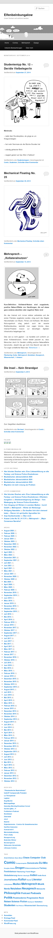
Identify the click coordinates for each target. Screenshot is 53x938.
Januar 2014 (9, 740)
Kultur (15, 355)
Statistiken (39, 902)
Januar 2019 (9, 603)
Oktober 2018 (9, 608)
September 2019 (10, 595)
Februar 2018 (9, 622)
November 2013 (10, 746)
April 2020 (8, 584)
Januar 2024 (9, 538)
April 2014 (8, 732)
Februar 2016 (9, 673)
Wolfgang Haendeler (12, 510)
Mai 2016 (7, 668)
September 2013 (10, 751)
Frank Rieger (31, 871)
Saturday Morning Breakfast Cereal (17, 806)
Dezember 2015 (10, 678)
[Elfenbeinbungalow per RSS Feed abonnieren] (10, 443)
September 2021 (10, 560)
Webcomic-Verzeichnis (12, 845)
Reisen (7, 901)
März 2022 (8, 555)
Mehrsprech (26, 43)
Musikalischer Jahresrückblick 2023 (18, 482)
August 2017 (9, 635)
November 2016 (10, 657)
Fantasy (43, 868)
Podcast (25, 893)
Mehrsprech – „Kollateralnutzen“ (16, 256)
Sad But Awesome (10, 827)
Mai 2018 (7, 617)
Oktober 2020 (9, 579)
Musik (41, 883)
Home (7, 43)
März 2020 (8, 587)
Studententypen (23, 160)
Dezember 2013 (10, 743)
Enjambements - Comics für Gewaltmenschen (21, 824)
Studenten (13, 162)
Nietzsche (41, 889)
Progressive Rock (35, 897)
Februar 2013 (9, 770)
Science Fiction (19, 901)
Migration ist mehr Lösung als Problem (19, 485)
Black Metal (19, 858)
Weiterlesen (34, 347)
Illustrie (6, 822)
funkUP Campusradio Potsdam (15, 793)
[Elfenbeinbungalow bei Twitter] (5, 443)
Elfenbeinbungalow (18, 14)
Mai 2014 (7, 730)
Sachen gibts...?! (10, 808)
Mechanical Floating (24, 241)
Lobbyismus (8, 884)
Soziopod (31, 902)
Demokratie (32, 862)
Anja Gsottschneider (12, 516)
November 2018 (10, 606)
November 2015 (10, 681)
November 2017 (10, 627)
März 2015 (8, 703)
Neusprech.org (9, 837)
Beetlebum (8, 814)
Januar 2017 (9, 654)
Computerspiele (21, 863)
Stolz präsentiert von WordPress (26, 933)
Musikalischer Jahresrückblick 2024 (18, 479)
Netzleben (31, 355)
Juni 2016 (8, 665)
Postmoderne (19, 897)
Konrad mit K (9, 829)
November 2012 (10, 778)
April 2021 (8, 568)
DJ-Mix (43, 863)
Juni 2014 (8, 727)
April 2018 (8, 619)
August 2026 (9, 530)
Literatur (37, 879)
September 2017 (10, 633)
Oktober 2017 (9, 630)
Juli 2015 (7, 692)
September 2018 (10, 611)
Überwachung (42, 905)
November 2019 (10, 592)
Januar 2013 (9, 773)
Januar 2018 (9, 625)
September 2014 (10, 719)
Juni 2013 (8, 759)
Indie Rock (42, 875)
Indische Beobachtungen (13, 48)
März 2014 (8, 735)
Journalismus (11, 879)
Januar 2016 (9, 676)
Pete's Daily (8, 835)
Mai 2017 (7, 643)
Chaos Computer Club (34, 857)
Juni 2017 (8, 641)
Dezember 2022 (10, 544)
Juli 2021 (7, 563)
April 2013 (8, 765)
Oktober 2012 (9, 781)
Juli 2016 (7, 662)
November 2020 (10, 576)
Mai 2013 (7, 762)
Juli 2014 (7, 724)
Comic (6, 162)
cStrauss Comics (10, 848)
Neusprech (40, 355)
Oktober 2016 (9, 660)
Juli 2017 (7, 638)
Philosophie (12, 893)
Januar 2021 (9, 573)
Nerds (7, 888)
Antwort (18, 357)
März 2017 (8, 649)
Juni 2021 (8, 565)
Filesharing (8, 355)
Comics (15, 43)
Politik (8, 897)
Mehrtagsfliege (9, 803)
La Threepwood (9, 795)
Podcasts (36, 893)
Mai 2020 (7, 581)
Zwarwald (7, 816)
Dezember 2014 (10, 711)
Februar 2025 (9, 536)
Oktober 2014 (9, 716)
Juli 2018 (7, 614)
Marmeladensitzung (11, 832)
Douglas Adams (9, 868)
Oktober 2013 (9, 748)
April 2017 (8, 646)
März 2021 (8, 571)
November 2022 (10, 546)
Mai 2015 (7, 697)
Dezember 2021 (10, 557)
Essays (36, 43)
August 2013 (9, 754)
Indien (33, 875)
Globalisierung (10, 875)
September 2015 (10, 687)
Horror (20, 875)
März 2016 (8, 670)
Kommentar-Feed (11, 920)
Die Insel (20, 429)
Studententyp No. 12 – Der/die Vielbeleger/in (18, 66)
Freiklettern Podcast (11, 811)
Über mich (29, 48)
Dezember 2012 (10, 775)
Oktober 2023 (9, 541)
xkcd (6, 819)
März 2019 (8, 600)
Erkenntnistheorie (32, 868)
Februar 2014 (9, 738)
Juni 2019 (8, 598)
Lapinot (6, 798)
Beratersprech (9, 842)
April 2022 (8, 552)
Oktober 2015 (9, 684)
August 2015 (9, 689)
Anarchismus (9, 858)
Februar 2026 (9, 533)
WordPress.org (10, 923)
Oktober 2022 (9, 549)
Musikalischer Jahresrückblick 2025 (18, 477)
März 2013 (8, 767)
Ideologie (26, 875)
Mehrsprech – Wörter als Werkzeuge (26, 507)
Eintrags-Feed (9, 918)
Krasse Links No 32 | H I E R (15, 518)
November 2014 (10, 713)
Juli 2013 (7, 757)
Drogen (20, 868)
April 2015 (8, 700)
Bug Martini (8, 801)
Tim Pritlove (20, 906)
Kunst (29, 880)
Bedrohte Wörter (10, 840)
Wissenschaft (9, 357)
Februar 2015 (9, 705)
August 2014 (9, 721)
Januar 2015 (9, 708)
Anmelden (8, 915)
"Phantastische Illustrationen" (15, 790)
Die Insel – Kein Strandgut (21, 368)
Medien (17, 884)
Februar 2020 (9, 589)
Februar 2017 (9, 651)
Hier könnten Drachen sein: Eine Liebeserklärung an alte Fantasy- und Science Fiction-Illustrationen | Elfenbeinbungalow (26, 497)
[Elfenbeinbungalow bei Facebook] (7, 443)
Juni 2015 (8, 695)
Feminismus (10, 871)
